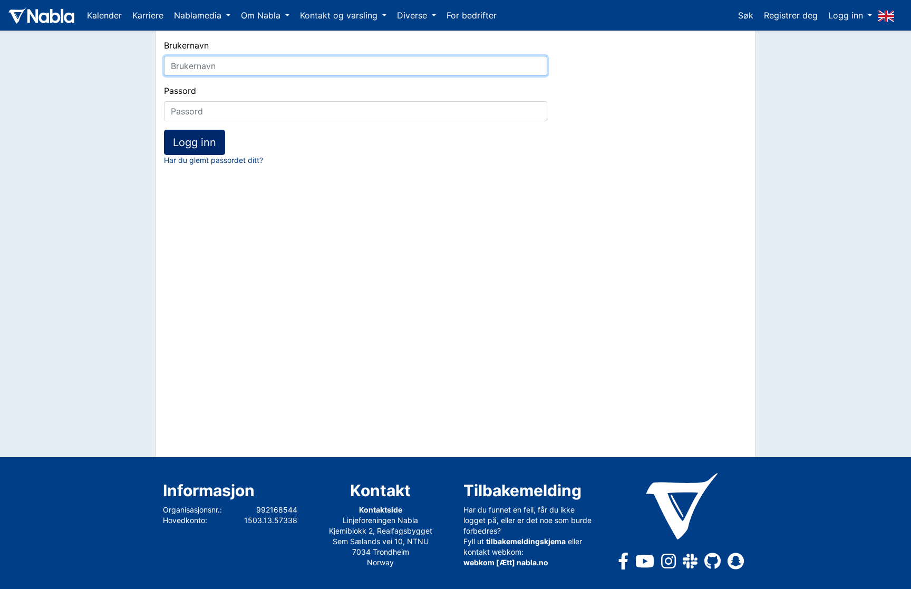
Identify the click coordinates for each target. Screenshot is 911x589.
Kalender (104, 15)
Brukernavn (186, 45)
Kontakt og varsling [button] (340, 15)
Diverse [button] (413, 15)
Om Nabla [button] (262, 15)
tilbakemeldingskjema (526, 541)
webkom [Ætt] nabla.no (505, 562)
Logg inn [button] (847, 15)
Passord (180, 90)
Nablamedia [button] (199, 15)
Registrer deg (791, 15)
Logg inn (194, 142)
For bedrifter (472, 15)
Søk (745, 15)
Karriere (147, 15)
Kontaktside (380, 509)
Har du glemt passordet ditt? (213, 160)
